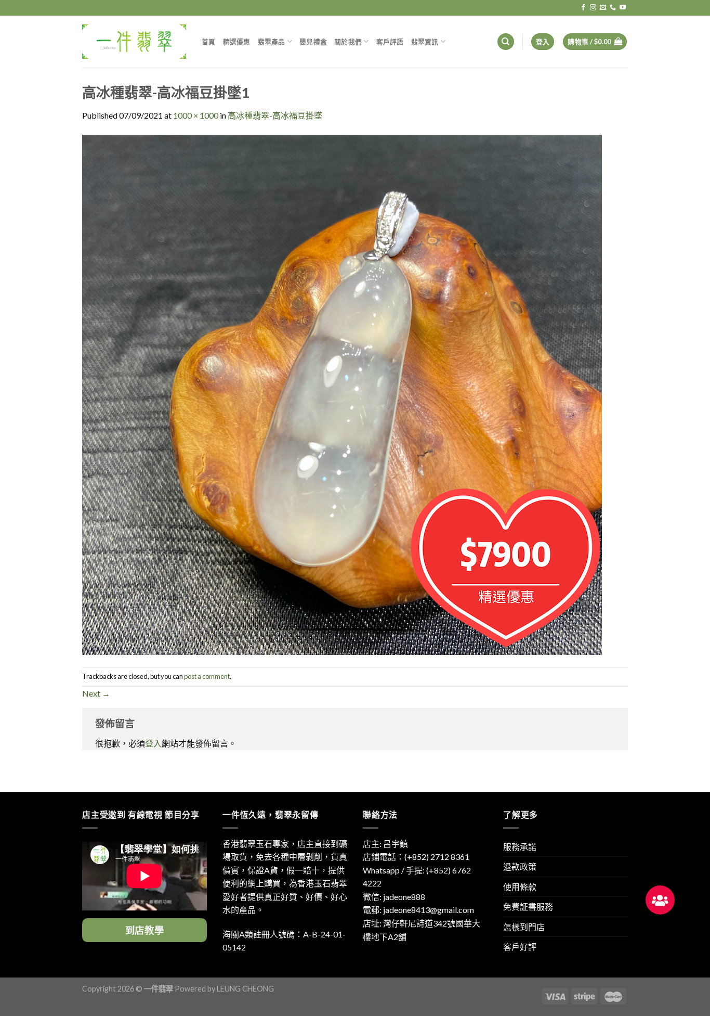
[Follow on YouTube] (623, 7)
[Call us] (613, 7)
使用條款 (519, 887)
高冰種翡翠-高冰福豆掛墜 (275, 115)
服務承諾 (519, 847)
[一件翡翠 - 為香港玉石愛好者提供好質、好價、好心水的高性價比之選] (134, 41)
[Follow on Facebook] (583, 7)
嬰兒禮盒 (313, 41)
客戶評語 (390, 41)
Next (96, 693)
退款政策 (519, 866)
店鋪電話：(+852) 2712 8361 (416, 856)
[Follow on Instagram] (593, 7)
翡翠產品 (271, 41)
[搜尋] (505, 41)
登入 (153, 743)
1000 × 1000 (195, 115)
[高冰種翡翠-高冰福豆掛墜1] (342, 393)
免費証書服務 (528, 906)
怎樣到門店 (524, 927)
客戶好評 (519, 946)
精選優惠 (237, 41)
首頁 (209, 41)
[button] (660, 900)
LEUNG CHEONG (245, 988)
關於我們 (348, 41)
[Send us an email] (603, 7)
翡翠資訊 (425, 41)
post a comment (207, 676)
